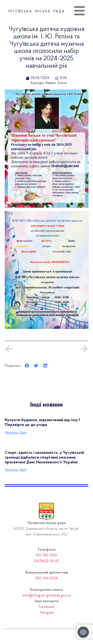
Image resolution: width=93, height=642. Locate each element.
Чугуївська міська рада (36, 11)
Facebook (46, 607)
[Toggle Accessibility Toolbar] (83, 632)
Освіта (62, 83)
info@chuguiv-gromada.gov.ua (46, 595)
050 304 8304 (46, 578)
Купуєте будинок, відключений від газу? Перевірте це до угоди (42, 422)
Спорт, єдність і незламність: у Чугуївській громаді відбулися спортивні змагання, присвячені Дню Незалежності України (44, 458)
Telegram (46, 613)
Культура (37, 83)
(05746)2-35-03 (46, 561)
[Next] (67, 349)
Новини (50, 83)
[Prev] (25, 349)
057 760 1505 (46, 555)
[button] (27, 365)
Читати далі (15, 432)
